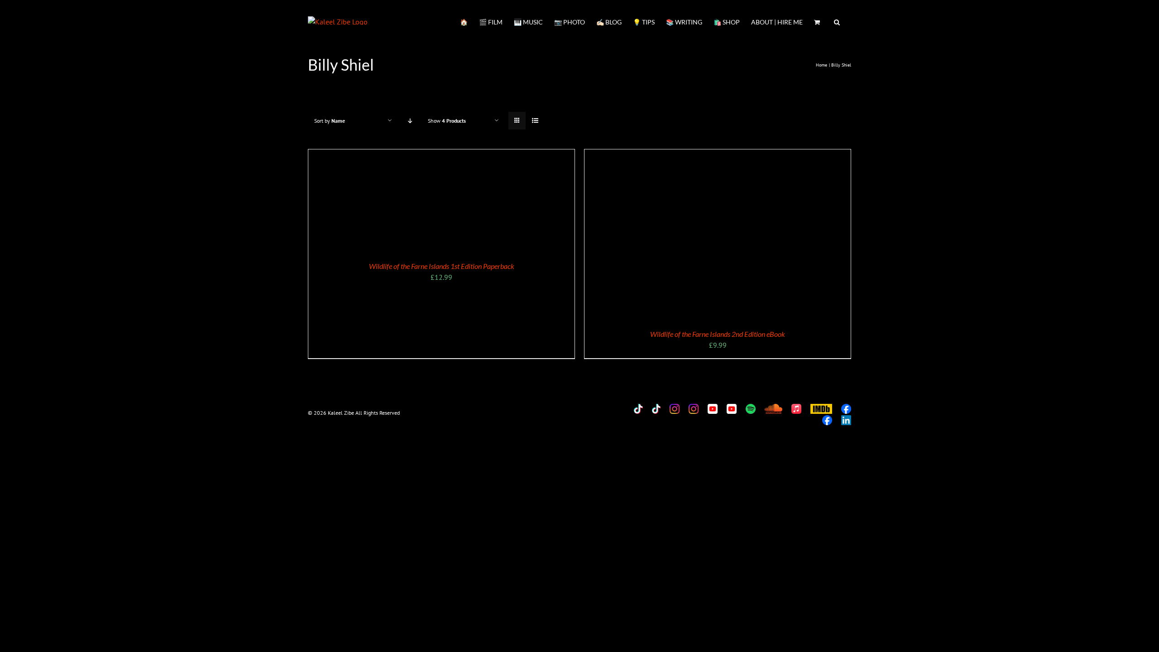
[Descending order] (410, 120)
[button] (837, 21)
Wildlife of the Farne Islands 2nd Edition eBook (717, 334)
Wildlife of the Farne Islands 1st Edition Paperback (441, 266)
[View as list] (535, 120)
